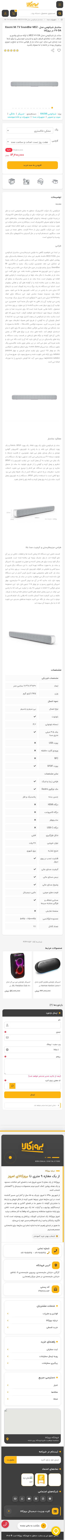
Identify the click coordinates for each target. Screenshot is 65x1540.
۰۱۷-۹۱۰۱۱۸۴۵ (26, 1253)
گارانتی (55, 141)
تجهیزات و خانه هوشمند (18, 117)
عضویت (10, 1460)
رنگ (56, 130)
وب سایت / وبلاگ (53, 1044)
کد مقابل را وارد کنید (52, 1080)
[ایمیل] (15, 1499)
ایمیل (58, 1032)
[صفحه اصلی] (62, 19)
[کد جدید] (12, 1086)
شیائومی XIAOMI (48, 114)
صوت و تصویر (54, 117)
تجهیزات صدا (51, 19)
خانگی (12, 114)
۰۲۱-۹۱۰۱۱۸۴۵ (40, 1253)
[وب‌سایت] (50, 1499)
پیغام (58, 1056)
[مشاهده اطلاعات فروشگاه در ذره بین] (27, 1479)
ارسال (32, 1094)
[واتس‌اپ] (22, 1499)
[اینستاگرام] (43, 1499)
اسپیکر (21, 114)
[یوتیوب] (29, 1499)
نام (59, 1019)
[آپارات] (36, 1499)
